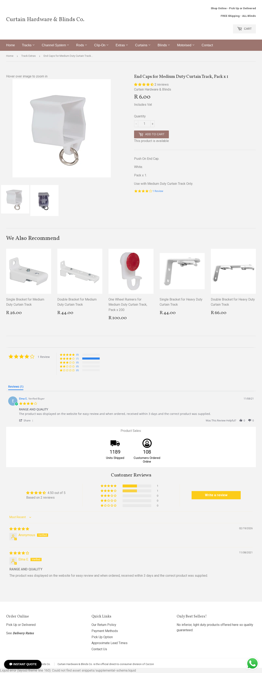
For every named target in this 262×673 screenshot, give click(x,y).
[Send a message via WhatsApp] (252, 663)
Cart (247, 28)
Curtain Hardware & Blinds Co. (45, 20)
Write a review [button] (216, 495)
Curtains (141, 45)
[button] (144, 84)
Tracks (27, 45)
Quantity (140, 116)
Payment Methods (104, 631)
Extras (121, 45)
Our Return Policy (103, 625)
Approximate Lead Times (109, 643)
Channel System (54, 45)
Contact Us (99, 649)
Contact (207, 45)
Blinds (163, 45)
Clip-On (100, 45)
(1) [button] (77, 358)
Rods (80, 45)
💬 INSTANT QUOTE (23, 664)
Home (10, 45)
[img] (19, 529)
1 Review (157, 191)
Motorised (184, 45)
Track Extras (28, 55)
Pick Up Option (102, 637)
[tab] (15, 387)
